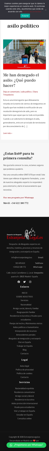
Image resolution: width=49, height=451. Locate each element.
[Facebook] (19, 282)
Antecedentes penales (26, 334)
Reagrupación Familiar (26, 312)
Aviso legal (24, 366)
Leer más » (7, 132)
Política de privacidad (24, 369)
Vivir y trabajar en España (24, 411)
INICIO (24, 293)
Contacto (25, 353)
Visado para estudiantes (24, 407)
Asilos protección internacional (25, 403)
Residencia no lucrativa (24, 399)
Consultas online (24, 418)
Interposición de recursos (26, 331)
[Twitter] (24, 282)
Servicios (24, 300)
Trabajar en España (25, 346)
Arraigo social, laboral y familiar (26, 308)
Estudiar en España (24, 414)
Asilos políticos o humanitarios (26, 327)
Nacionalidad (26, 304)
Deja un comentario (11, 91)
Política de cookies (24, 373)
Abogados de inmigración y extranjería (25, 338)
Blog (25, 349)
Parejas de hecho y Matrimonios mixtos (26, 323)
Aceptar (25, 16)
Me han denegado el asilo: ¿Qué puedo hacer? (21, 80)
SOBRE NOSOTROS (24, 296)
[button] (26, 445)
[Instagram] (30, 282)
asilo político (26, 91)
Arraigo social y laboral (24, 396)
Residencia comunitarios (24, 392)
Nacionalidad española (24, 388)
